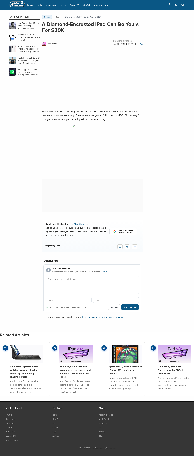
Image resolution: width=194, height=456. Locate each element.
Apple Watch (104, 419)
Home (48, 17)
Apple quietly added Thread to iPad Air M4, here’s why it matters (125, 370)
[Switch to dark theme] (176, 5)
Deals (39, 4)
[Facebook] (134, 246)
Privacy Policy (12, 440)
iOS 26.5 (86, 4)
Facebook (10, 419)
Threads (9, 427)
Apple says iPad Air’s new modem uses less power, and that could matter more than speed (75, 372)
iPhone (55, 427)
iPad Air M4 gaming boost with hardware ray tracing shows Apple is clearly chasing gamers (24, 372)
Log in (104, 271)
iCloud (101, 435)
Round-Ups (50, 4)
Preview (114, 307)
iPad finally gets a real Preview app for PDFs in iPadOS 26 (171, 370)
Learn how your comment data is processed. (104, 317)
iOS (100, 427)
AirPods (55, 435)
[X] (120, 246)
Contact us (10, 431)
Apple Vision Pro (106, 414)
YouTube (10, 423)
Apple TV (74, 4)
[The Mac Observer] (17, 5)
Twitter (9, 414)
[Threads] (127, 246)
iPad (57, 17)
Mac (54, 423)
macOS (102, 431)
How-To (62, 4)
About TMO (11, 435)
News (30, 4)
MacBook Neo (101, 4)
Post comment (130, 307)
